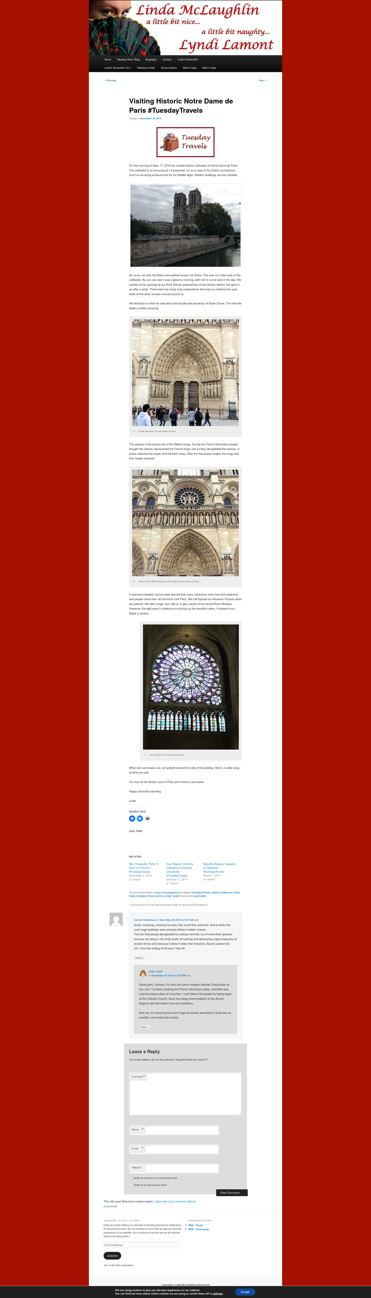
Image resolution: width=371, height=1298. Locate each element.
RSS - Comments (198, 1229)
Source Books (169, 67)
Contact (167, 59)
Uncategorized (171, 892)
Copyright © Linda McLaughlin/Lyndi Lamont (186, 1284)
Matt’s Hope (190, 67)
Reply (139, 957)
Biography (151, 59)
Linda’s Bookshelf (187, 59)
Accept (245, 1292)
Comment (138, 1076)
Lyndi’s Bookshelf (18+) (118, 67)
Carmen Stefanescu (145, 920)
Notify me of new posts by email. (150, 1184)
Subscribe (112, 1255)
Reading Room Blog (128, 59)
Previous (110, 80)
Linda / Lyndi (172, 896)
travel (158, 892)
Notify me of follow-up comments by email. (156, 1177)
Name (137, 1129)
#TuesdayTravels (201, 892)
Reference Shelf (146, 67)
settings (218, 1293)
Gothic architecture (222, 892)
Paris (151, 896)
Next (263, 80)
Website (136, 1167)
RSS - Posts (195, 1225)
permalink (200, 896)
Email (137, 1148)
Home (108, 59)
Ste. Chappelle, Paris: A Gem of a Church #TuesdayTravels (143, 868)
